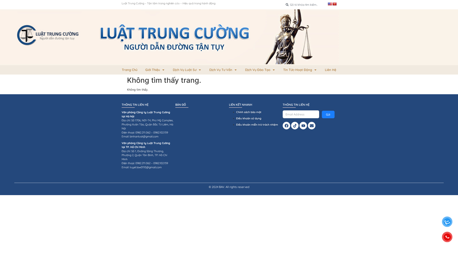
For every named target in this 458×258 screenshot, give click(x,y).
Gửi (328, 114)
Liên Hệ (330, 70)
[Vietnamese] (334, 4)
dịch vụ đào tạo (257, 70)
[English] (330, 4)
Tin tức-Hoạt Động (297, 70)
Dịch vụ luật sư (184, 70)
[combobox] (305, 4)
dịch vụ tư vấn (220, 70)
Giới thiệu (152, 70)
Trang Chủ (129, 70)
